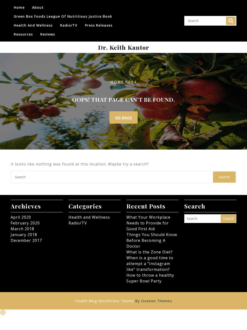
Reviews (47, 34)
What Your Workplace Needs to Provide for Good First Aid (148, 223)
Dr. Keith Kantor (123, 47)
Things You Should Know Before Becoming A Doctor (151, 240)
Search (231, 21)
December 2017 (26, 240)
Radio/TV (68, 25)
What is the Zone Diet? (149, 252)
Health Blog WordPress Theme (123, 300)
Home (19, 7)
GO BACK (123, 117)
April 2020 (21, 217)
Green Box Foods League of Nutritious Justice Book (63, 16)
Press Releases (98, 25)
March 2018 (22, 228)
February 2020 (25, 223)
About (38, 7)
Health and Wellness (33, 25)
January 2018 (24, 234)
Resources (23, 34)
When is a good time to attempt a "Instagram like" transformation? (149, 263)
